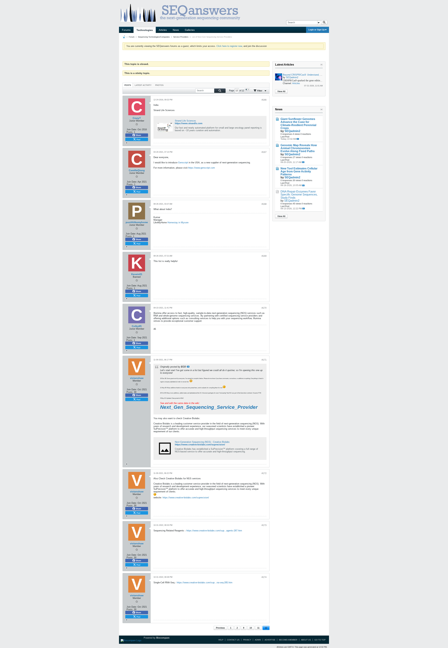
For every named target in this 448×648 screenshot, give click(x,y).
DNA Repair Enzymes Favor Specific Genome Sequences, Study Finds (299, 194)
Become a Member (288, 640)
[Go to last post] (298, 139)
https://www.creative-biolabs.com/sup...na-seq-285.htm (204, 582)
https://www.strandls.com (188, 123)
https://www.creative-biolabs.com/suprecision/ (200, 444)
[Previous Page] (246, 89)
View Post (188, 367)
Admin (258, 640)
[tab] (127, 85)
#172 (264, 473)
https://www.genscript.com (201, 167)
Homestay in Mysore (177, 222)
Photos (159, 85)
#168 (264, 204)
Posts (127, 85)
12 (266, 628)
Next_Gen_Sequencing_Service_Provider (209, 407)
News (176, 30)
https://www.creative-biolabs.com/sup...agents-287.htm (214, 530)
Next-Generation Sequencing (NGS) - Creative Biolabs (202, 442)
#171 (264, 360)
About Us (306, 640)
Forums (126, 30)
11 (258, 628)
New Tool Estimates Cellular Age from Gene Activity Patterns (299, 171)
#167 (264, 152)
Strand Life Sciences (185, 120)
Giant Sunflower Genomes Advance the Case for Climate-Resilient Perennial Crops (298, 123)
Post (138, 139)
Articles (163, 30)
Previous (220, 628)
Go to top (320, 640)
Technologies (144, 30)
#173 (264, 525)
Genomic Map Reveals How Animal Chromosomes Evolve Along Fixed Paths (299, 148)
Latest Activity (143, 85)
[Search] (324, 22)
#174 (264, 577)
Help (220, 640)
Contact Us (233, 640)
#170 (264, 308)
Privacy (247, 640)
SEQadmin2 (292, 77)
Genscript (183, 162)
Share (138, 135)
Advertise (270, 640)
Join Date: (132, 129)
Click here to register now (229, 46)
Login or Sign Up (316, 30)
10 (251, 628)
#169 (264, 256)
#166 (264, 100)
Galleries (190, 30)
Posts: (130, 132)
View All (281, 91)
